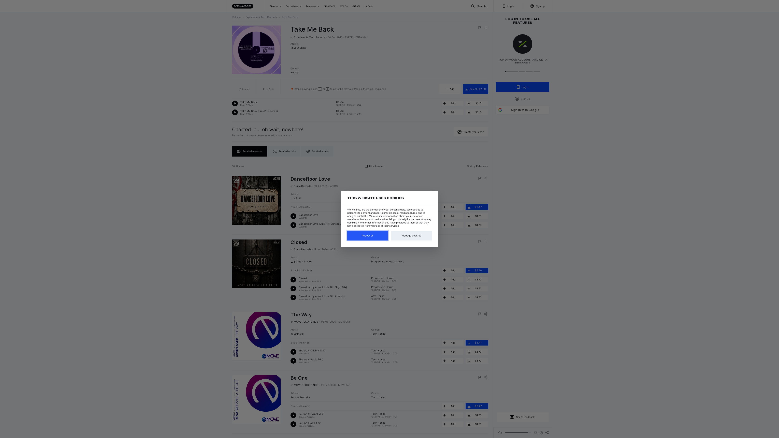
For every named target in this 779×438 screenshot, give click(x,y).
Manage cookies (411, 235)
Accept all (368, 235)
